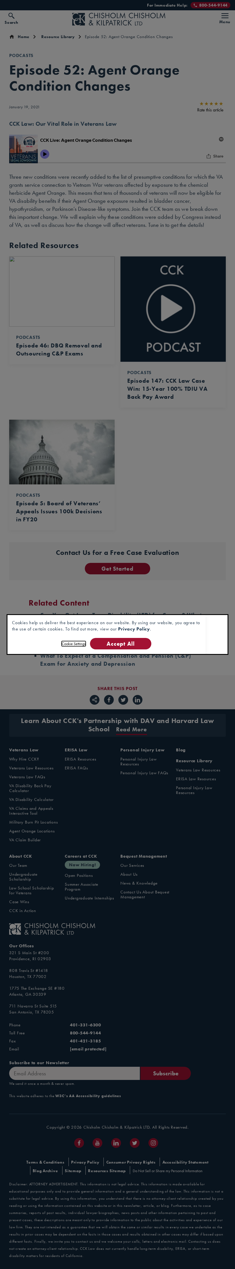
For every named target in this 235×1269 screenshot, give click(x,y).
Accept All (120, 643)
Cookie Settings (74, 643)
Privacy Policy (134, 629)
